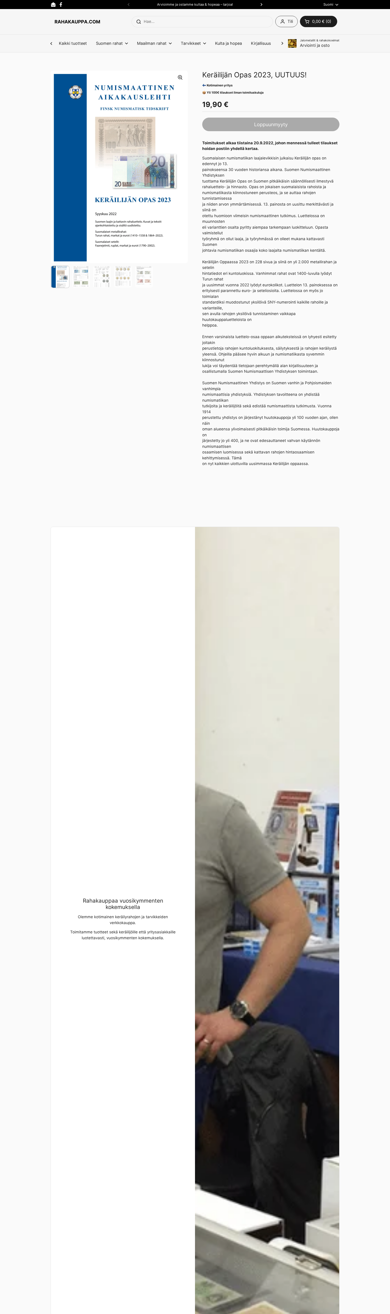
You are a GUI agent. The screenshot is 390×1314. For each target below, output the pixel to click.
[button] (318, 21)
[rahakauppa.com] (77, 21)
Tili (290, 21)
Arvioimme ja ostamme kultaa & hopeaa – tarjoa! (195, 4)
